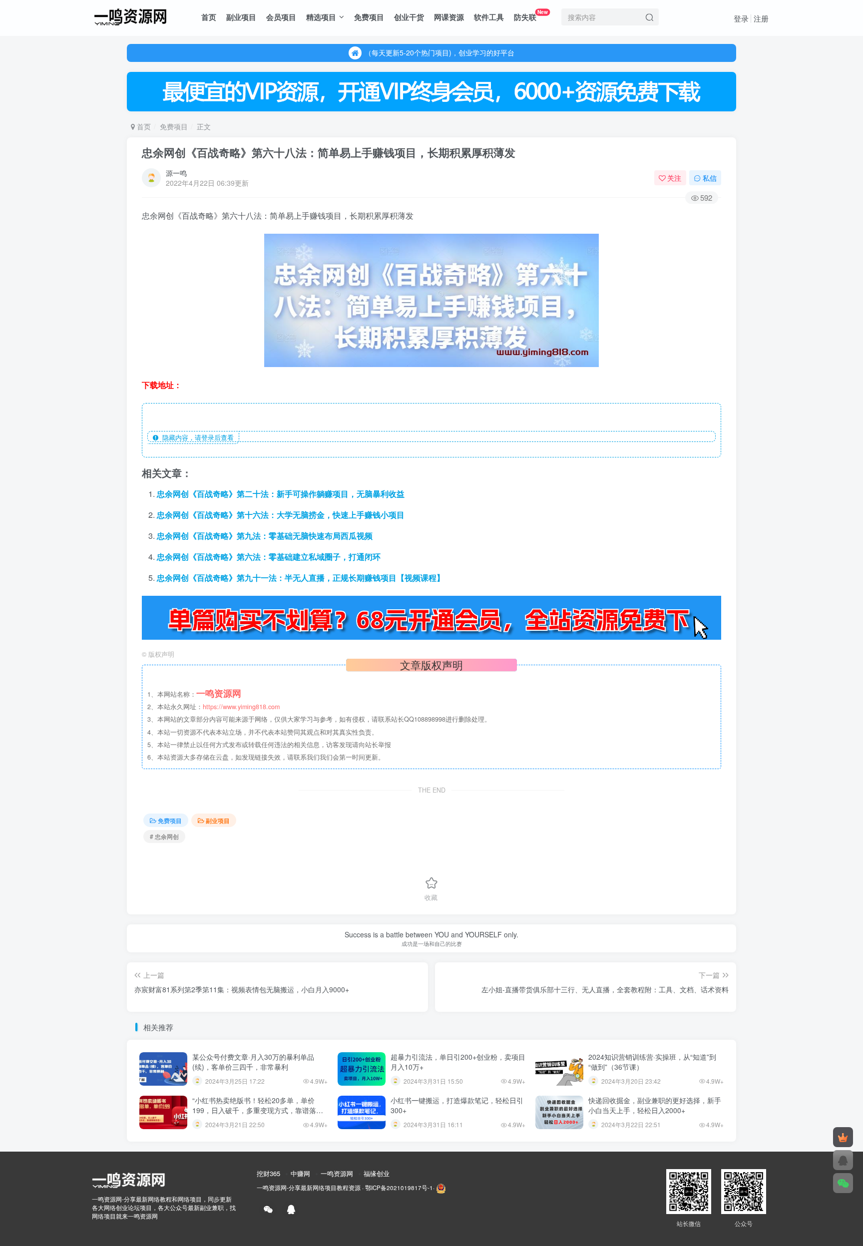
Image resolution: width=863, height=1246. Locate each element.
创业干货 (409, 16)
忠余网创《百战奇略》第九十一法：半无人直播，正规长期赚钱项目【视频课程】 (300, 577)
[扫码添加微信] (843, 1183)
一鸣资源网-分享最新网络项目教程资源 (309, 1188)
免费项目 (369, 16)
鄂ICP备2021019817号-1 (399, 1188)
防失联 (531, 15)
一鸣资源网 (337, 1173)
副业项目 (241, 16)
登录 (741, 18)
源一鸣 (176, 173)
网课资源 (449, 16)
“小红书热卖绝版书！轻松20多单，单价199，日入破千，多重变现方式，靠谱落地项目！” (257, 1110)
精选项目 (321, 16)
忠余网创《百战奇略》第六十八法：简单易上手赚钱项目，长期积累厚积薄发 (328, 152)
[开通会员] (843, 1137)
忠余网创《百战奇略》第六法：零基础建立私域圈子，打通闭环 (269, 556)
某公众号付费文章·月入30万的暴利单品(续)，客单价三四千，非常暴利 (253, 1062)
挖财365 (268, 1173)
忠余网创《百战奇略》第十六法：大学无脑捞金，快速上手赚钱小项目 (281, 514)
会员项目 (281, 16)
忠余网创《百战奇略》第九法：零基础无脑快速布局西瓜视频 (265, 535)
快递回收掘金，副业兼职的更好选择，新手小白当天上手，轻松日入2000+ (654, 1105)
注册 (761, 18)
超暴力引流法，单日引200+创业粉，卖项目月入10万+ (458, 1062)
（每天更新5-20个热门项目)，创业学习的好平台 (439, 52)
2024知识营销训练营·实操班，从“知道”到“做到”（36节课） (652, 1062)
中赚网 (300, 1173)
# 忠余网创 (164, 836)
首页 (208, 16)
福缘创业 (377, 1173)
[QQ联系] (843, 1160)
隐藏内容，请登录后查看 (196, 437)
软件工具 (489, 16)
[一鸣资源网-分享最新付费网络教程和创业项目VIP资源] (130, 15)
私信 (710, 178)
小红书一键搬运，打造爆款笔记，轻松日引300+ (457, 1105)
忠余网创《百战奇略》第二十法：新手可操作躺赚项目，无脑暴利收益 (281, 493)
